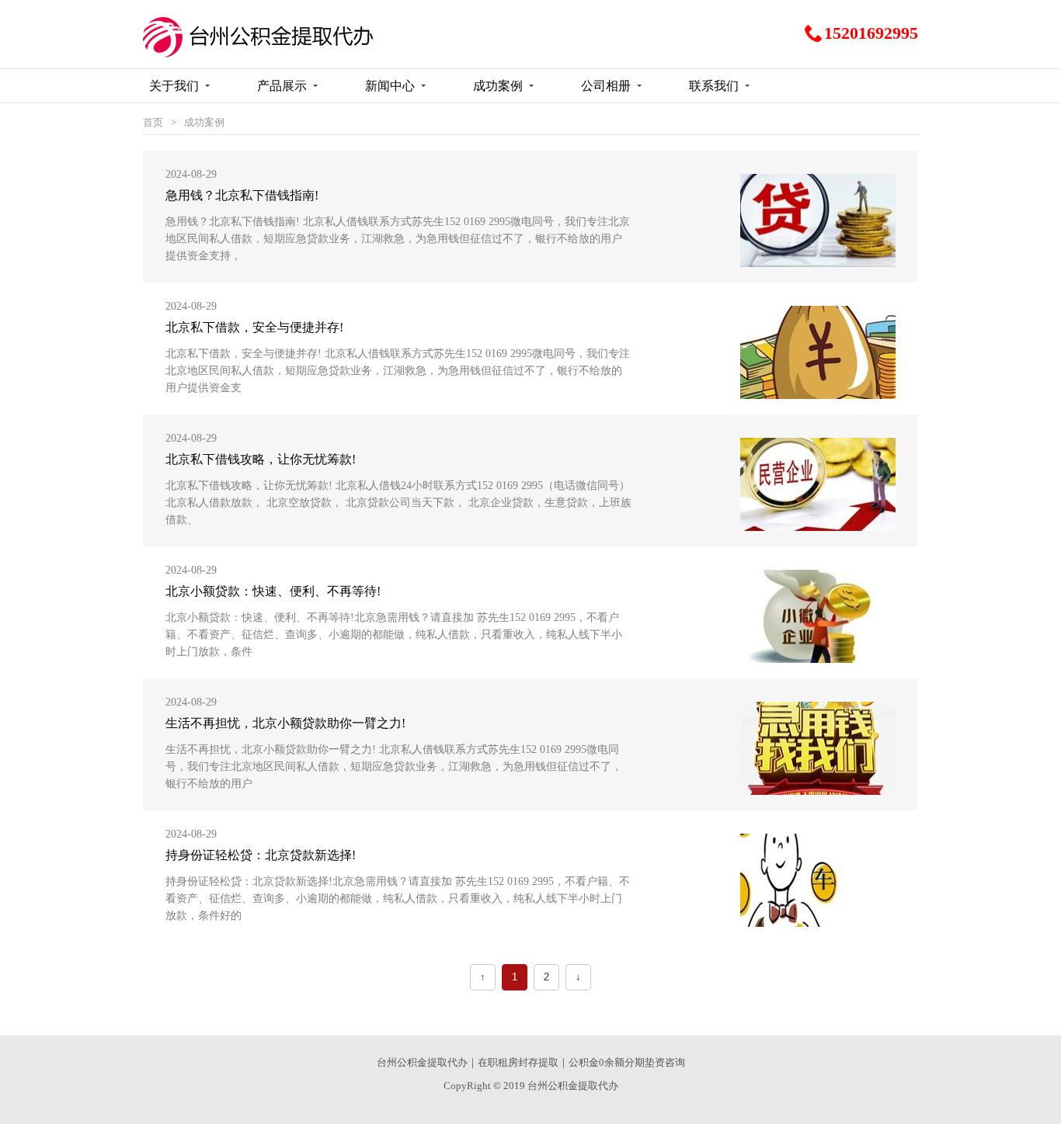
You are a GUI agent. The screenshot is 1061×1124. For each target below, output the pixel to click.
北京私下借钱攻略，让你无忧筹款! (260, 459)
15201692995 (871, 33)
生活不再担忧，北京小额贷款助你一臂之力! (285, 723)
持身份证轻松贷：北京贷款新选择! (260, 855)
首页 (153, 122)
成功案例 (204, 122)
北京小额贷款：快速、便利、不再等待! (273, 591)
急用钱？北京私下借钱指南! (241, 195)
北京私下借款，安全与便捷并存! (254, 327)
